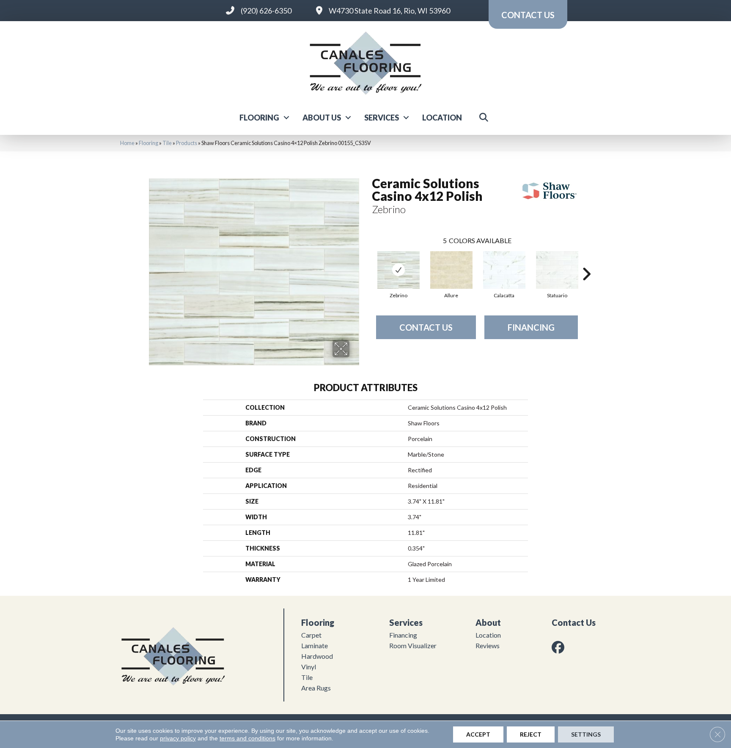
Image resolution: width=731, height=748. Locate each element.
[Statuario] (557, 270)
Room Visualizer (413, 645)
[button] (286, 117)
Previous (367, 261)
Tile (167, 143)
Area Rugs (316, 688)
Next (586, 261)
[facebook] (560, 647)
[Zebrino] (398, 270)
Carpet (311, 635)
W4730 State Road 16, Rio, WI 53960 (389, 10)
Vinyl (308, 667)
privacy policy (178, 738)
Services (381, 117)
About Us (321, 117)
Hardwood (317, 656)
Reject (530, 734)
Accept (478, 734)
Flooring (259, 117)
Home (127, 143)
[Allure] (451, 270)
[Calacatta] (504, 270)
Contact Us (426, 327)
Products (186, 143)
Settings (586, 734)
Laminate (314, 645)
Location (442, 117)
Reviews (487, 645)
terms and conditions (247, 738)
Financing (531, 327)
